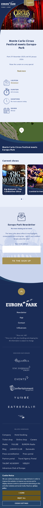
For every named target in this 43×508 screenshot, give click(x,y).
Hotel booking (21, 435)
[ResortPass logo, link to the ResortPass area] (21, 415)
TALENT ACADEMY (10, 463)
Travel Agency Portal (27, 458)
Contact (21, 323)
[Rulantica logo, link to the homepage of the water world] (21, 360)
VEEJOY (26, 463)
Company (6, 435)
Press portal (28, 454)
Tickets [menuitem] (30, 3)
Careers (33, 439)
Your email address (21, 244)
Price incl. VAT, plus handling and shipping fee (22, 338)
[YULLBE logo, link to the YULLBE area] (21, 397)
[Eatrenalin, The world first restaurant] (21, 406)
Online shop (21, 439)
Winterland (14, 83)
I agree (21, 493)
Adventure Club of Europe (13, 468)
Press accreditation (10, 454)
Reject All (21, 498)
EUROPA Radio (28, 444)
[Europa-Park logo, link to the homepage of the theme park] (8, 3)
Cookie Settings (21, 503)
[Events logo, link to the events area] (21, 379)
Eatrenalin (30, 449)
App (21, 317)
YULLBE (14, 444)
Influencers (21, 328)
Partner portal (8, 458)
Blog (4, 449)
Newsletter (21, 312)
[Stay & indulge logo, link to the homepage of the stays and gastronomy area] (21, 369)
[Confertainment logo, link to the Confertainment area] (21, 388)
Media (5, 444)
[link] (21, 291)
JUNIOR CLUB (16, 449)
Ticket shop (7, 439)
